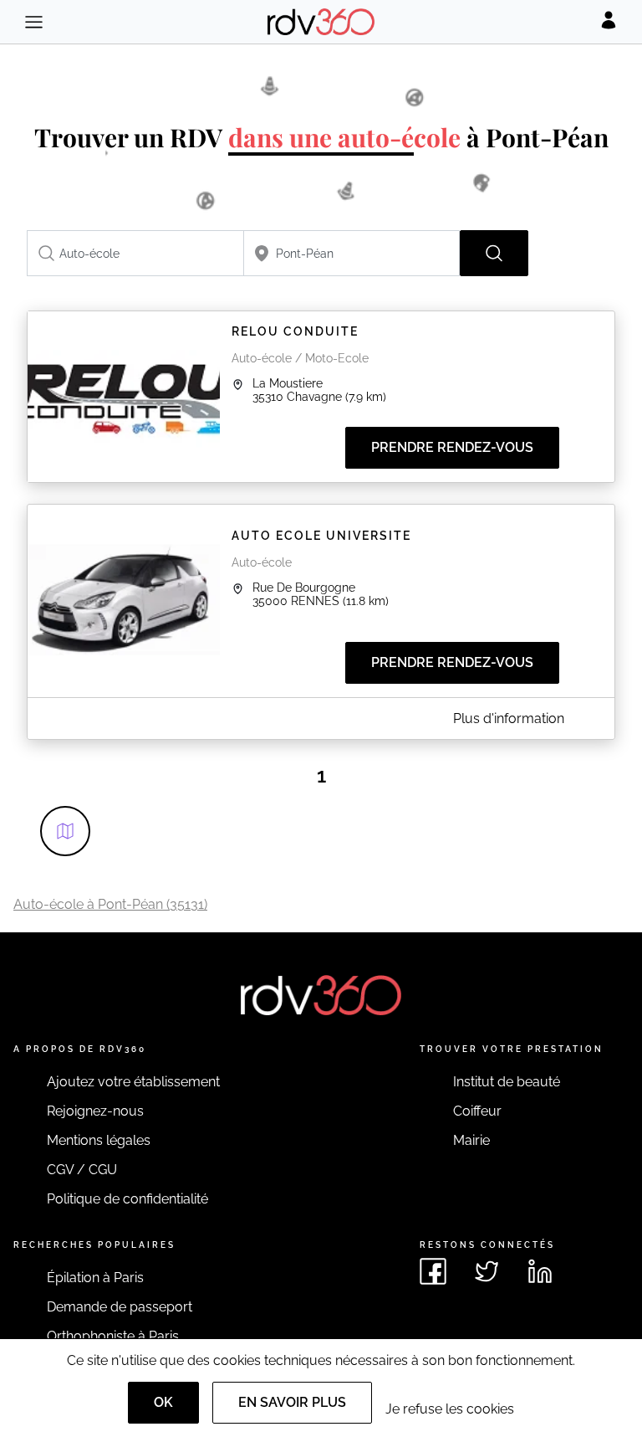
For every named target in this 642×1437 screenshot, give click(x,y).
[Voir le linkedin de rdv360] (540, 1271)
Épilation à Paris (95, 1278)
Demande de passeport (119, 1307)
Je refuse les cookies (449, 1409)
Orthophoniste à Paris (113, 1336)
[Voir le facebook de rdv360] (433, 1271)
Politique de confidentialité (127, 1199)
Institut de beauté (506, 1082)
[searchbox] (135, 253)
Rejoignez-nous (95, 1111)
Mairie (471, 1140)
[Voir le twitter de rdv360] (486, 1271)
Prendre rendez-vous (452, 447)
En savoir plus (292, 1402)
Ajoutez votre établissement (133, 1082)
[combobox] (135, 253)
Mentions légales (98, 1140)
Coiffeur (477, 1111)
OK (163, 1402)
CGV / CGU (82, 1170)
